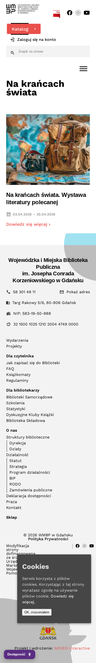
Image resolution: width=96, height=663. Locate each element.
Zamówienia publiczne (30, 490)
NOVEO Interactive (72, 648)
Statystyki (15, 408)
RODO (15, 484)
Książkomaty (18, 374)
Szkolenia (15, 403)
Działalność (17, 454)
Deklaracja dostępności (28, 496)
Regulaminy (17, 380)
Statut (15, 460)
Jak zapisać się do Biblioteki (33, 362)
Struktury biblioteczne (27, 437)
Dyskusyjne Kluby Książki (30, 414)
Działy (15, 449)
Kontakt (13, 507)
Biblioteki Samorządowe (29, 397)
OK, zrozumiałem (36, 612)
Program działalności (29, 472)
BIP (12, 478)
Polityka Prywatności (48, 539)
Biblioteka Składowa (25, 420)
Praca (11, 501)
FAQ (10, 368)
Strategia (18, 466)
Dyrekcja (17, 443)
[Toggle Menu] (83, 68)
